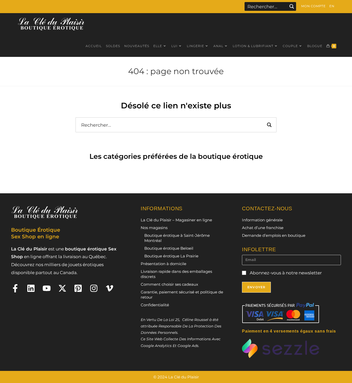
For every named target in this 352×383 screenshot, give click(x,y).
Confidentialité (155, 304)
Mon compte (313, 6)
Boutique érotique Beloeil (168, 248)
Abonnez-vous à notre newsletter (285, 272)
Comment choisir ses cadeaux (169, 284)
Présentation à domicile (163, 263)
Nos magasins (154, 227)
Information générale (262, 219)
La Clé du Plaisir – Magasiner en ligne (176, 219)
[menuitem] (331, 6)
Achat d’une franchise (262, 227)
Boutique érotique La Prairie (171, 256)
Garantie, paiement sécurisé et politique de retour (182, 295)
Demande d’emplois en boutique (273, 235)
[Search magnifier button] (291, 6)
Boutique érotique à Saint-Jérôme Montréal (177, 238)
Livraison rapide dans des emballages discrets (176, 274)
